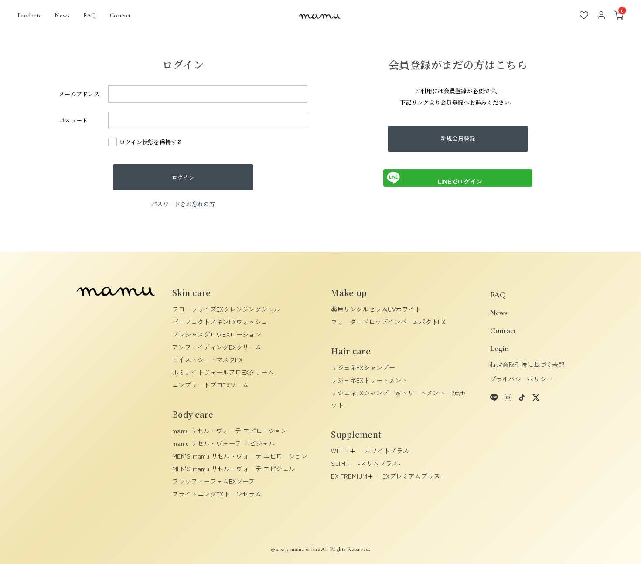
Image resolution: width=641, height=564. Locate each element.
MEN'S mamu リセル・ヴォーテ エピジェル (233, 468)
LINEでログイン (460, 181)
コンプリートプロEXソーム (210, 385)
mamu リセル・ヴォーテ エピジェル (223, 443)
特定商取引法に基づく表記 (527, 364)
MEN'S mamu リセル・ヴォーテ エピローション (239, 456)
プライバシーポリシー (521, 378)
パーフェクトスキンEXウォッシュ (220, 321)
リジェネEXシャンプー (363, 367)
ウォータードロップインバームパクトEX (388, 321)
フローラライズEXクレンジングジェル (226, 309)
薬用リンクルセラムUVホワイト (376, 309)
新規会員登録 (457, 138)
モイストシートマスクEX (207, 359)
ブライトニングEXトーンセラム (216, 493)
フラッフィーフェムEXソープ (213, 481)
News (62, 15)
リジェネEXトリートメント (369, 380)
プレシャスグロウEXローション (216, 334)
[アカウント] (601, 15)
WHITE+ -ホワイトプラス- (371, 450)
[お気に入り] (584, 15)
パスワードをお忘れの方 (183, 204)
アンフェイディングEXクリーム (216, 347)
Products (29, 15)
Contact (120, 15)
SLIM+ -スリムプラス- (366, 463)
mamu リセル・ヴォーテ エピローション (229, 430)
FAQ (89, 15)
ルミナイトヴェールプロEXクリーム (223, 372)
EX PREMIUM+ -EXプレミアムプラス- (387, 476)
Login (499, 348)
